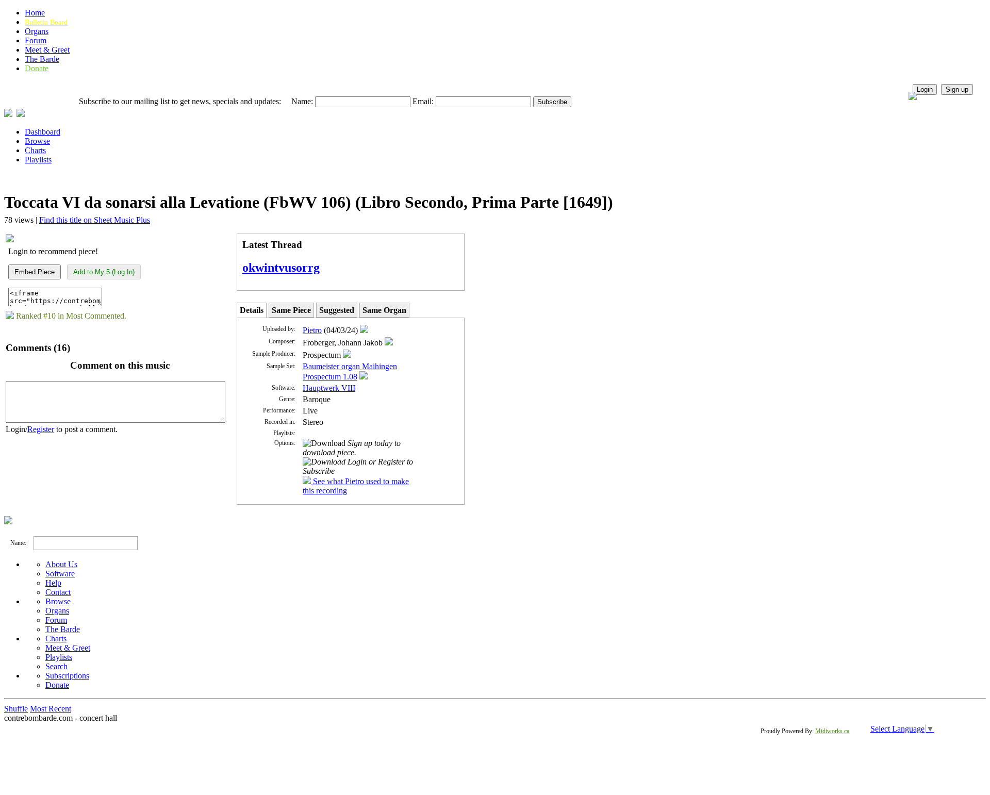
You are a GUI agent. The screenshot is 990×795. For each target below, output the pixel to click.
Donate (36, 68)
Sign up (957, 89)
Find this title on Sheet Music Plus (94, 220)
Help (53, 582)
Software (60, 573)
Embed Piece (34, 272)
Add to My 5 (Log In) (104, 272)
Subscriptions (67, 675)
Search (56, 666)
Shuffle (16, 708)
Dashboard (42, 131)
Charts (35, 150)
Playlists (38, 159)
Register (40, 429)
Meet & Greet (47, 49)
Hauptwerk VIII (329, 388)
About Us (61, 564)
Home (35, 12)
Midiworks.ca (832, 731)
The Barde (42, 59)
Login (925, 89)
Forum (35, 40)
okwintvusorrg (281, 267)
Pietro (312, 330)
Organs (36, 31)
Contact (58, 592)
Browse (37, 141)
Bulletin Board (46, 22)
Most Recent (50, 708)
